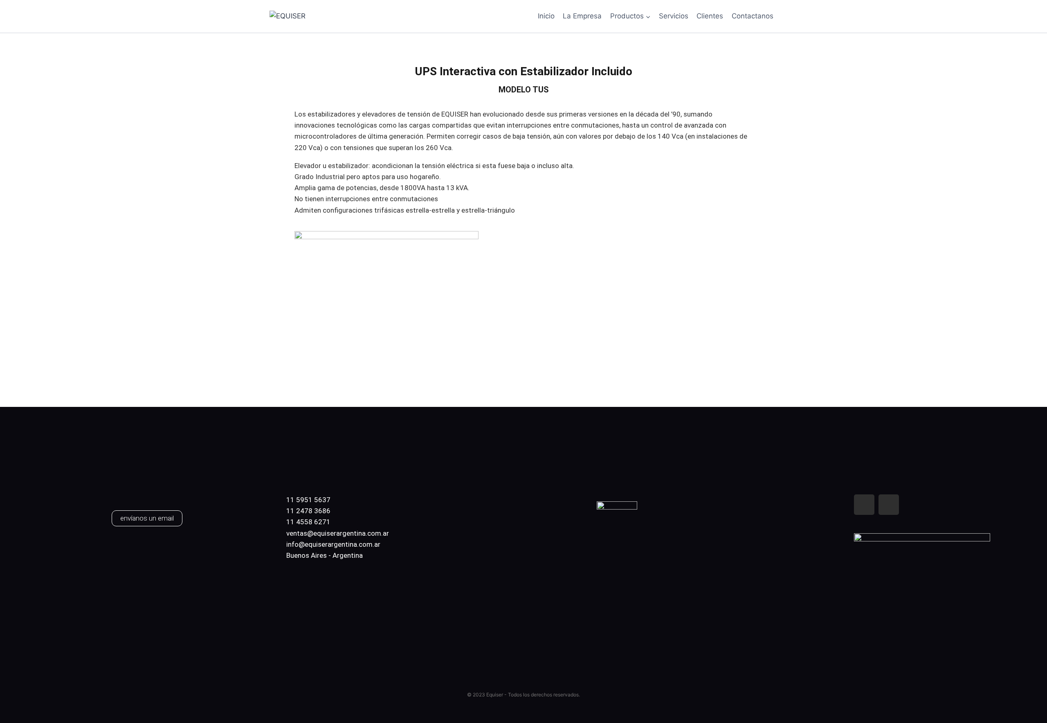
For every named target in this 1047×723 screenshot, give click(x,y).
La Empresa (582, 16)
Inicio (546, 16)
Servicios (673, 16)
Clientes (710, 16)
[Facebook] (864, 504)
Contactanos (752, 16)
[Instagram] (888, 504)
